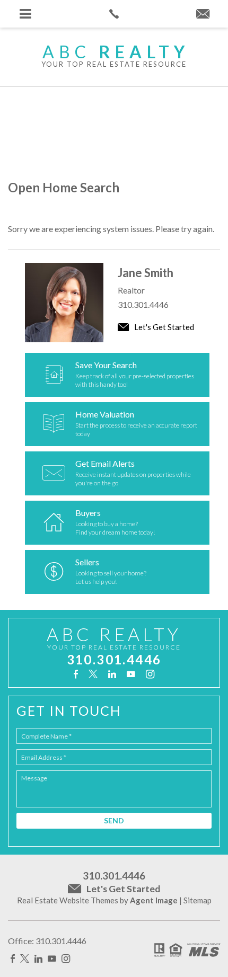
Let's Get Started (163, 327)
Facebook (76, 674)
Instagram (150, 674)
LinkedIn (112, 674)
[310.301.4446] (113, 14)
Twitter (93, 674)
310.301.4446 (143, 304)
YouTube (131, 674)
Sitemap (197, 900)
